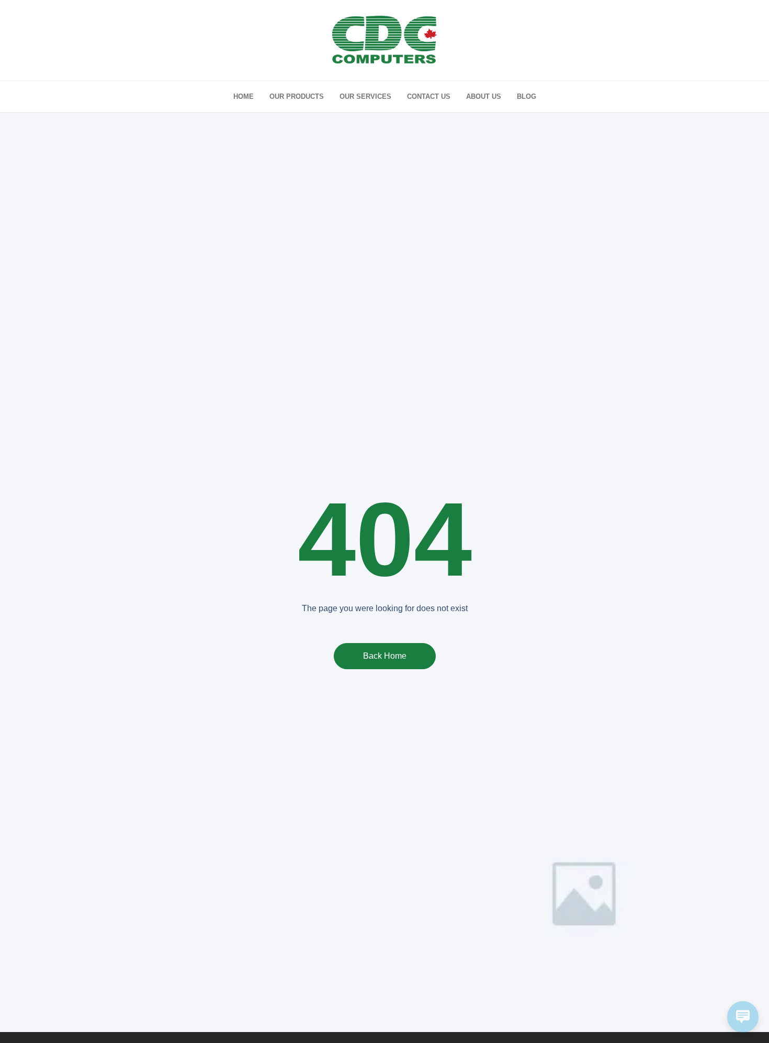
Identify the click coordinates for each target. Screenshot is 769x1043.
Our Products (296, 96)
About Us (483, 96)
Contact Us (428, 96)
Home (243, 96)
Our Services (365, 96)
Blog (526, 96)
